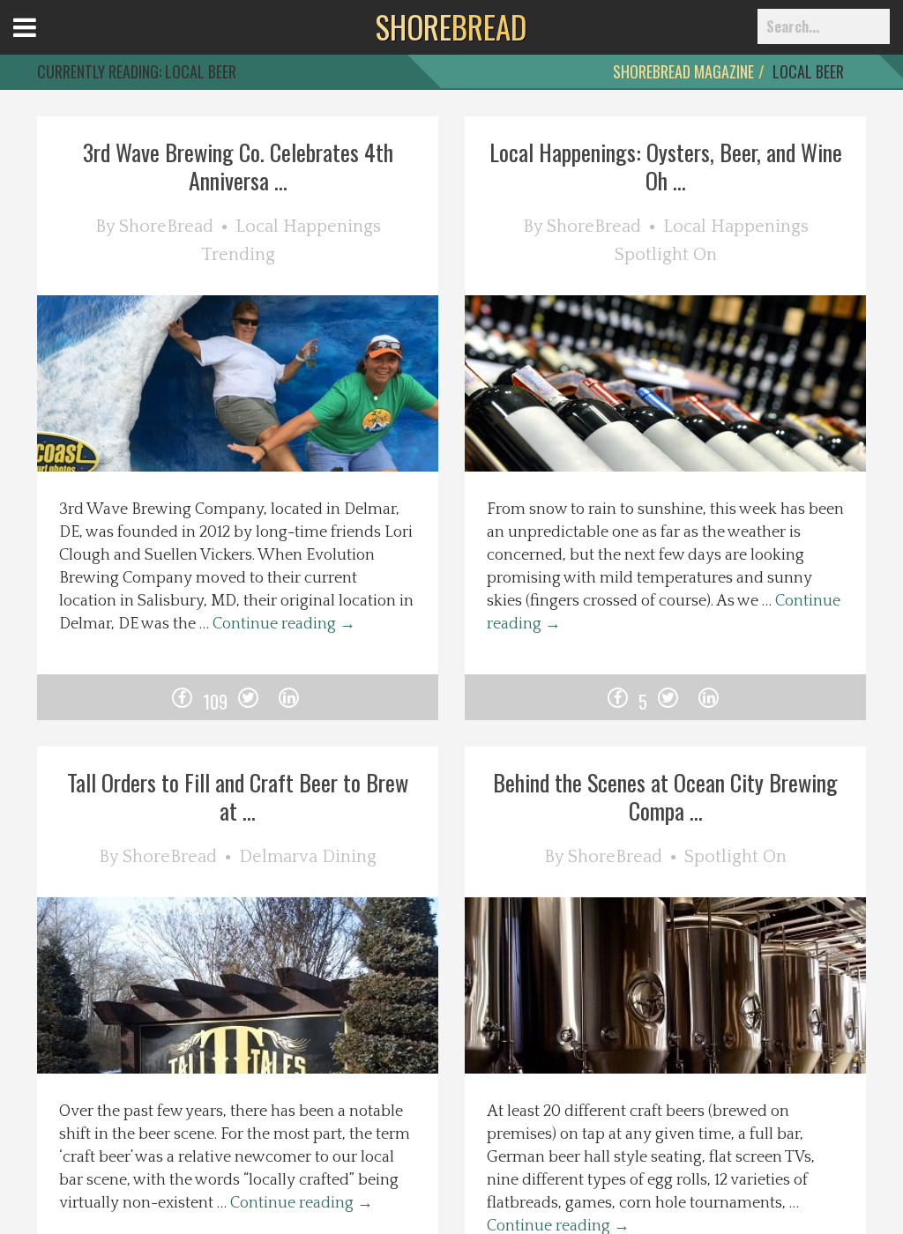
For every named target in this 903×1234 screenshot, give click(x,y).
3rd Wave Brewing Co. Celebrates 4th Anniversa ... (238, 166)
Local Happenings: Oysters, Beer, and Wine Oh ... (665, 166)
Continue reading (284, 624)
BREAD (451, 26)
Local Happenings (308, 226)
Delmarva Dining (308, 856)
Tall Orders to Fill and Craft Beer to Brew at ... (237, 796)
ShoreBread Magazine (683, 71)
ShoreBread (166, 226)
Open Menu (46, 43)
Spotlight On (666, 254)
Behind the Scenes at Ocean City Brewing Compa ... (665, 796)
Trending (238, 254)
